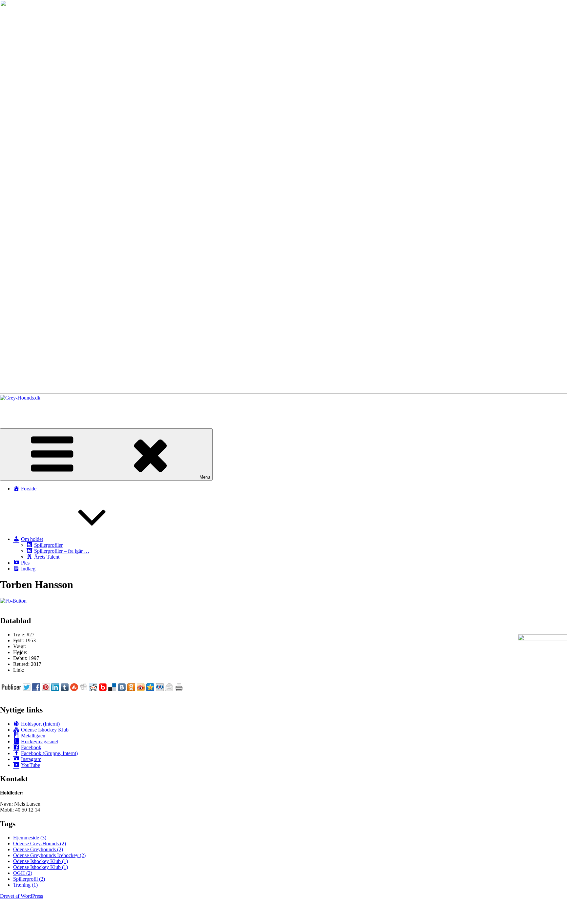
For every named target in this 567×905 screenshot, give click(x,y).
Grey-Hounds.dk (17, 409)
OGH (22, 873)
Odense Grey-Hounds (39, 843)
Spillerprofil (29, 879)
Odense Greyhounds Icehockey (49, 855)
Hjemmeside (29, 837)
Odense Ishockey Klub (40, 861)
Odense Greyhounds (38, 849)
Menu (205, 477)
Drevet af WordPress (21, 896)
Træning (25, 885)
